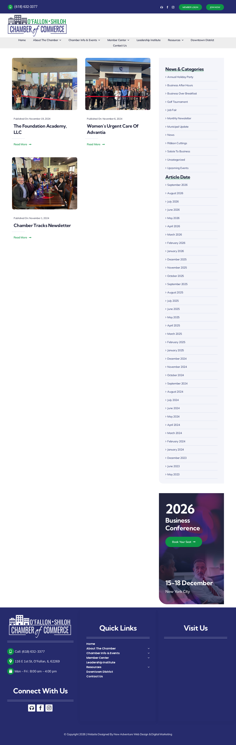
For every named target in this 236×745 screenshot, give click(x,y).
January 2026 (175, 251)
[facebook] (167, 7)
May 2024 (173, 416)
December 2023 (177, 457)
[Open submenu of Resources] (149, 667)
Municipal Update (177, 126)
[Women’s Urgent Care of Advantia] (117, 59)
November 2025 (177, 267)
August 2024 (175, 391)
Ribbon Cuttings (177, 143)
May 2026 (173, 218)
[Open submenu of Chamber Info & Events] (149, 653)
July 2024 (173, 400)
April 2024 (173, 424)
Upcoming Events (177, 168)
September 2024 (177, 383)
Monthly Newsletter (179, 118)
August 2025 (175, 292)
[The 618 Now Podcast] (161, 7)
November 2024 (177, 366)
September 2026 (177, 184)
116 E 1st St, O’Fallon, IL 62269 (37, 661)
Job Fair (172, 110)
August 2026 (175, 193)
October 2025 (175, 276)
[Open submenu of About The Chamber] (149, 648)
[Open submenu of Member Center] (149, 658)
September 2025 (177, 284)
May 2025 (173, 317)
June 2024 (173, 408)
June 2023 (173, 466)
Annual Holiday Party (180, 77)
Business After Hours (180, 85)
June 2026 (173, 209)
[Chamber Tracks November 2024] (44, 158)
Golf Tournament (177, 101)
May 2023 (173, 474)
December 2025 (177, 259)
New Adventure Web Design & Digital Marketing (143, 734)
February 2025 (176, 342)
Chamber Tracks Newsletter (42, 225)
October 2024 (175, 375)
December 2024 (177, 358)
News (170, 134)
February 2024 (176, 441)
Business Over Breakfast (182, 93)
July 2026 (173, 201)
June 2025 (173, 309)
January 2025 (175, 350)
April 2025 (173, 325)
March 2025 (174, 333)
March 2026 (174, 234)
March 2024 (174, 433)
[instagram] (173, 7)
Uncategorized (176, 159)
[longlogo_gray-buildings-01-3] (37, 15)
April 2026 (173, 226)
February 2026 (176, 242)
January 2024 (175, 449)
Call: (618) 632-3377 (29, 651)
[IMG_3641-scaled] (44, 59)
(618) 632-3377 (25, 7)
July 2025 (173, 300)
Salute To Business (178, 151)
